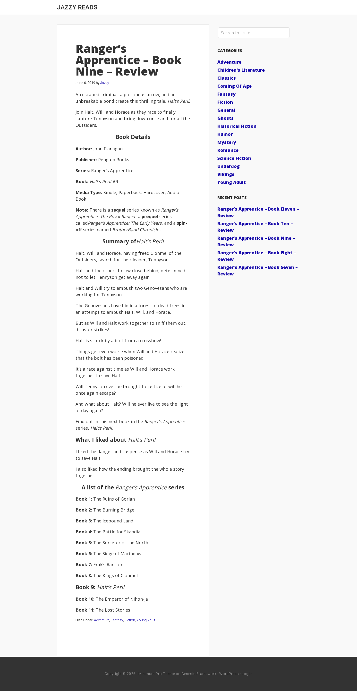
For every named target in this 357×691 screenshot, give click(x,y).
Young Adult (145, 620)
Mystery (226, 142)
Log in (247, 674)
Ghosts (225, 118)
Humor (225, 134)
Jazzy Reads (77, 7)
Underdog (228, 166)
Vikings (225, 174)
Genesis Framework (198, 674)
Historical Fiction (236, 126)
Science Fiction (234, 158)
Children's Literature (241, 70)
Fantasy (117, 620)
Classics (226, 78)
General (226, 110)
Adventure (101, 620)
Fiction (130, 620)
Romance (227, 150)
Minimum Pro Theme (156, 674)
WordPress (229, 674)
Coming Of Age (234, 86)
